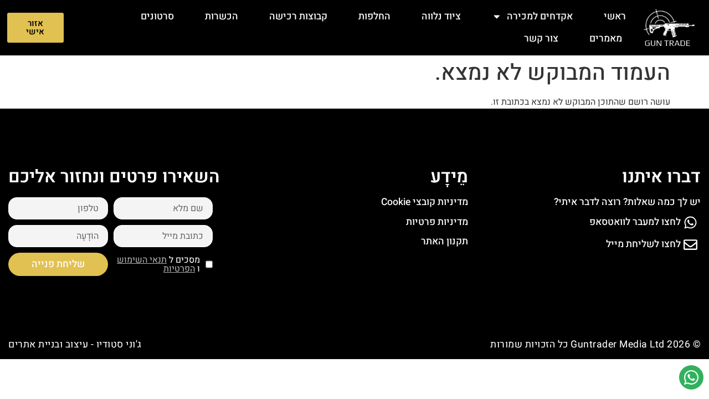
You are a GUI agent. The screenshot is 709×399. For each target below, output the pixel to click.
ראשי (615, 16)
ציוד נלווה (441, 16)
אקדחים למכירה (540, 16)
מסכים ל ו (158, 264)
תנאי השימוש (142, 260)
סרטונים (157, 16)
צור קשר (541, 38)
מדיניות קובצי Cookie (424, 202)
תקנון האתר (444, 241)
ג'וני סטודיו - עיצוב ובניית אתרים (75, 344)
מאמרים (605, 38)
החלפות (374, 16)
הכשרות (221, 16)
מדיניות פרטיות (437, 222)
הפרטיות (179, 268)
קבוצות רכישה (298, 16)
